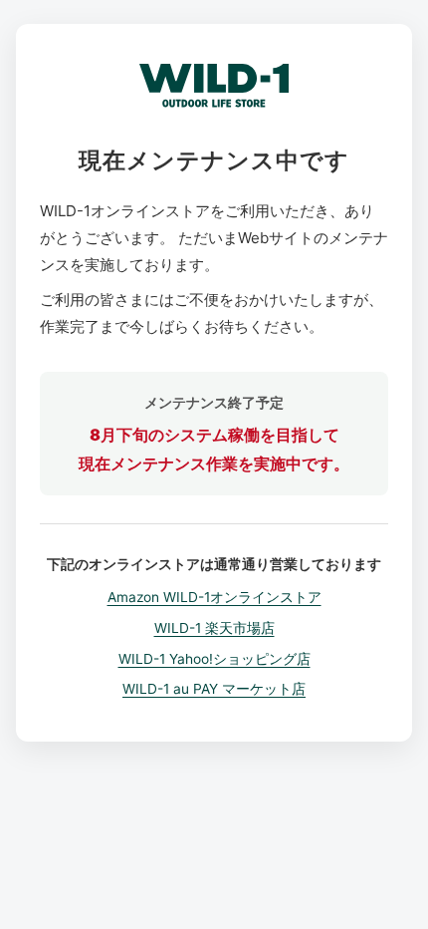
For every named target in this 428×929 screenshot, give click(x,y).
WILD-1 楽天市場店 (214, 628)
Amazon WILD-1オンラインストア (214, 597)
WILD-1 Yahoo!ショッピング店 (214, 659)
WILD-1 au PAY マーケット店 (214, 689)
